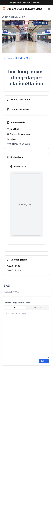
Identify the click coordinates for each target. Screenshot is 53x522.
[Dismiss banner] (50, 2)
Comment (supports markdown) (17, 302)
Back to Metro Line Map (18, 58)
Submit (44, 361)
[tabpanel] (26, 334)
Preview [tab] (37, 307)
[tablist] (26, 307)
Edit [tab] (15, 307)
